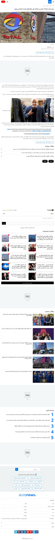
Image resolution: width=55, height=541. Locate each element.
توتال (45, 161)
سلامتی (25, 509)
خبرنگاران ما (51, 518)
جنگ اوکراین (39, 482)
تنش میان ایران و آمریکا (25, 485)
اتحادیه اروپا (21, 482)
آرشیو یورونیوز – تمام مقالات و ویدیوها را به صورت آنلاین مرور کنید (14, 518)
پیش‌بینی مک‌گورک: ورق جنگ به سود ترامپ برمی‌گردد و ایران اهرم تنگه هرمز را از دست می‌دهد (33, 149)
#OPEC (34, 131)
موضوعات (52, 500)
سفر (53, 512)
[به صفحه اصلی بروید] (50, 1)
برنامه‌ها (25, 515)
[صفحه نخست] (53, 5)
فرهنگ (25, 512)
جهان (47, 5)
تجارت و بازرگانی (51, 506)
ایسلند (14, 482)
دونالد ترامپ (30, 482)
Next (53, 509)
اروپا (53, 503)
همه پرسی (15, 488)
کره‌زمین (25, 506)
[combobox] (27, 469)
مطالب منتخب (49, 311)
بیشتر (53, 527)
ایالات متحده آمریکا (38, 488)
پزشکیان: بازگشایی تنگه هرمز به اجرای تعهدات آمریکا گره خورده (40, 156)
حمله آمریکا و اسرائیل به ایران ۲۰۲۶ (19, 478)
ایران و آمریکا (37, 485)
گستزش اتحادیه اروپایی (25, 488)
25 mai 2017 (46, 134)
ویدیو (53, 515)
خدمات (52, 523)
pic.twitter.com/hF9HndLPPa (43, 131)
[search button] (16, 469)
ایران (44, 5)
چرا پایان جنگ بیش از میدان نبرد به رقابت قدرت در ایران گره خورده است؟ (37, 152)
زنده (3, 1)
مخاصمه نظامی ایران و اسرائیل (36, 478)
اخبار (50, 5)
